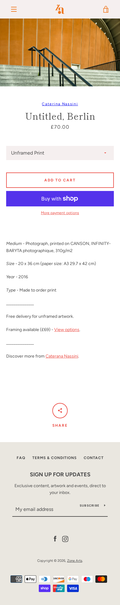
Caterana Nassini (62, 356)
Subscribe (89, 505)
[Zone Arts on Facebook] (55, 538)
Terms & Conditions (54, 458)
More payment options (60, 213)
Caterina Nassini (60, 104)
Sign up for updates (60, 474)
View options (66, 329)
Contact (94, 458)
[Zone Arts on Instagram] (65, 538)
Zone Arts (74, 560)
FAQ (21, 458)
